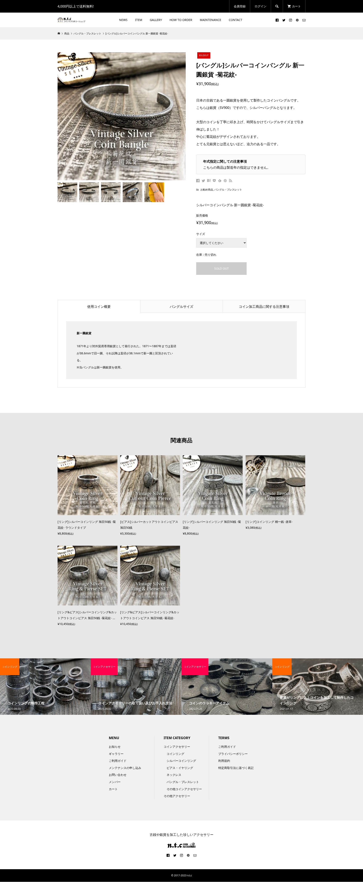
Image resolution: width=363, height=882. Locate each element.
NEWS (123, 20)
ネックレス (174, 775)
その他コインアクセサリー (184, 789)
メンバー (115, 782)
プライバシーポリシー (233, 754)
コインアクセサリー (177, 747)
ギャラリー (116, 754)
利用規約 (224, 761)
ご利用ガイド (117, 761)
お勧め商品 (206, 189)
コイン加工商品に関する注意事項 (264, 306)
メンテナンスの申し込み (125, 768)
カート (113, 789)
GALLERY (156, 20)
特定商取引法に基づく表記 (236, 768)
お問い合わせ (117, 775)
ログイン (260, 6)
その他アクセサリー (177, 796)
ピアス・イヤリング (180, 768)
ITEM (138, 20)
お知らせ (115, 747)
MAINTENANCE (210, 20)
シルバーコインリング (181, 761)
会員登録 (240, 6)
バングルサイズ (181, 306)
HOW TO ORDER (181, 20)
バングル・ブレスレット (228, 189)
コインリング (175, 754)
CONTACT (235, 20)
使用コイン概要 (99, 306)
